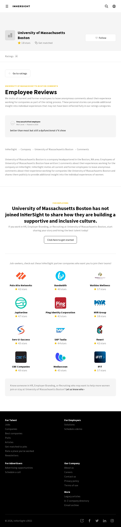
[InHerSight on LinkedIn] (104, 520)
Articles (9, 442)
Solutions (69, 424)
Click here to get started (60, 239)
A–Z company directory (76, 500)
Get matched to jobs (16, 446)
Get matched (45, 42)
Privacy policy (71, 480)
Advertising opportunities (19, 467)
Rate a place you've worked (19, 451)
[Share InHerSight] (82, 520)
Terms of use (71, 485)
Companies (11, 428)
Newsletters (11, 455)
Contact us (70, 476)
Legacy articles (72, 496)
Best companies (13, 433)
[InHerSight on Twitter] (97, 520)
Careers (68, 472)
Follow (102, 37)
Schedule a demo (73, 428)
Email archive (71, 505)
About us (69, 467)
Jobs (7, 424)
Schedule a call (13, 472)
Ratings (11, 56)
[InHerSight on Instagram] (112, 520)
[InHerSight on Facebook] (89, 520)
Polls (8, 437)
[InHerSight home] (21, 6)
